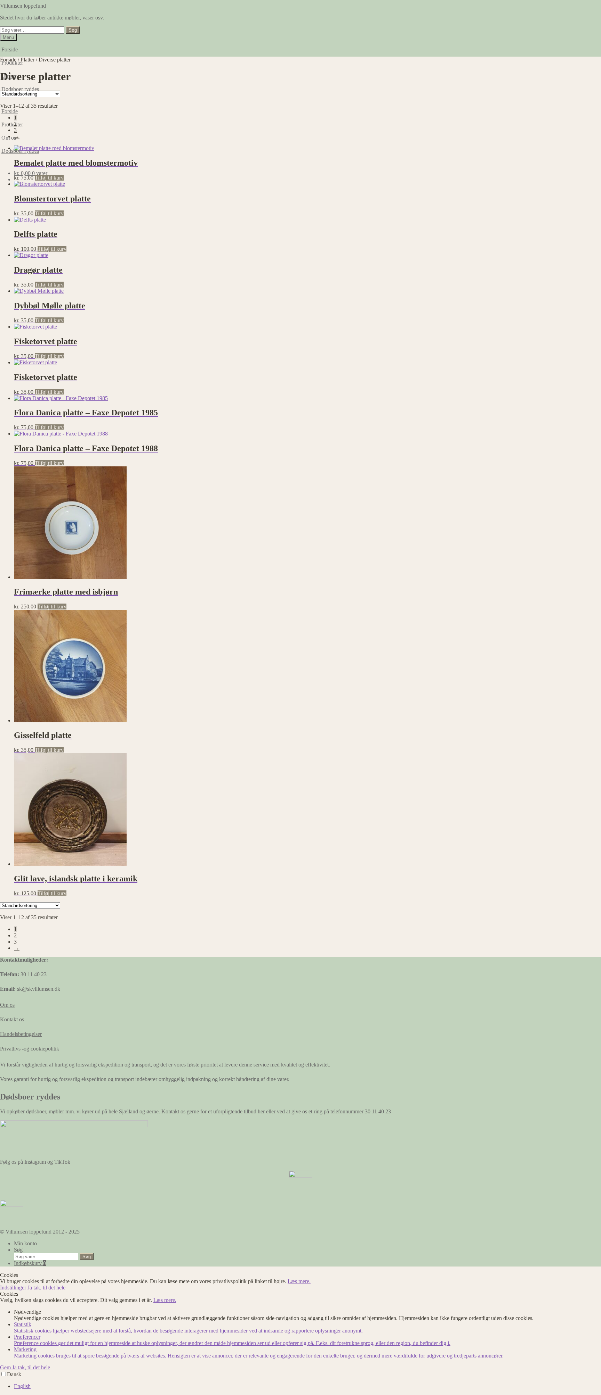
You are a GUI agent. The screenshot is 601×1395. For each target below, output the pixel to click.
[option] (307, 1386)
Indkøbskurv (30, 1263)
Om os (7, 1005)
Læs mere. (299, 1281)
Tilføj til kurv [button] (49, 178)
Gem (6, 1367)
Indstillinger (13, 1287)
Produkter (12, 124)
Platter (27, 60)
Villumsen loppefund (23, 6)
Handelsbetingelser (21, 1034)
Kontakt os (12, 1019)
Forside (9, 49)
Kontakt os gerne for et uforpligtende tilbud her (213, 1111)
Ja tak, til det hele (46, 1287)
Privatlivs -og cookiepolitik (29, 1049)
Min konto (25, 1243)
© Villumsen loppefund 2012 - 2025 (40, 1232)
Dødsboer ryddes (20, 89)
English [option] (22, 1386)
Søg (73, 30)
